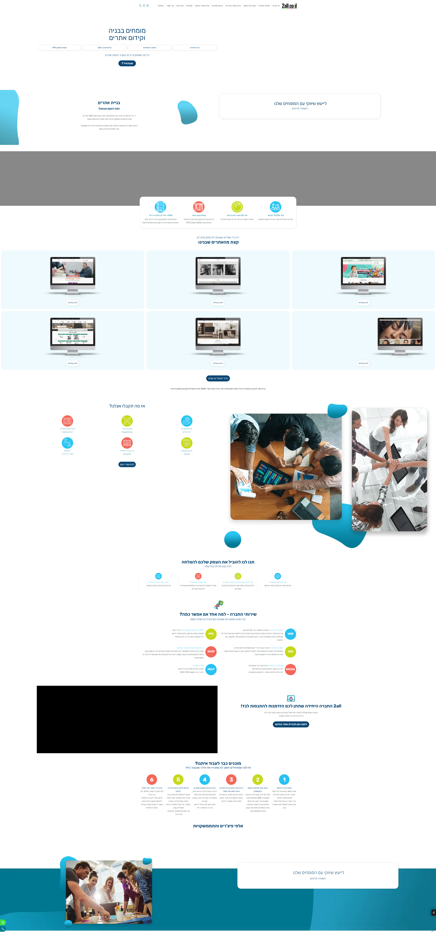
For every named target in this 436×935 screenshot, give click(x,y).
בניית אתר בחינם (202, 5)
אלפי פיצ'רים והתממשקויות (218, 832)
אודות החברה (264, 5)
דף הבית (276, 5)
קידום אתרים (217, 5)
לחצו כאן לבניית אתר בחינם (291, 730)
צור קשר (170, 5)
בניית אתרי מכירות (233, 5)
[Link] (144, 3)
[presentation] (295, 849)
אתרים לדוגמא (250, 5)
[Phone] (140, 3)
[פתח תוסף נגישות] (433, 913)
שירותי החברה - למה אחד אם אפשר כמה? (218, 620)
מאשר (34, 930)
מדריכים (180, 5)
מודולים (189, 5)
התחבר (161, 5)
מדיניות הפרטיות (246, 930)
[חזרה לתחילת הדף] (432, 932)
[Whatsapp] (147, 3)
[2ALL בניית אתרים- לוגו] (289, 5)
